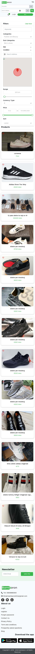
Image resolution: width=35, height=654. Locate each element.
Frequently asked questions (11, 628)
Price (5, 107)
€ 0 (10, 110)
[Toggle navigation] (33, 2)
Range (5, 89)
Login (3, 608)
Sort (4, 119)
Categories (7, 34)
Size (4, 47)
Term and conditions (8, 624)
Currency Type (8, 100)
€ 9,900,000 (25, 110)
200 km (17, 92)
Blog (3, 631)
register (4, 611)
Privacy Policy (6, 621)
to (17, 110)
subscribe (27, 574)
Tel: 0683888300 (10, 593)
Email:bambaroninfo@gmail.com (15, 596)
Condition (6, 50)
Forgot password (7, 615)
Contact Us (5, 618)
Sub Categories (9, 40)
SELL (25, 14)
